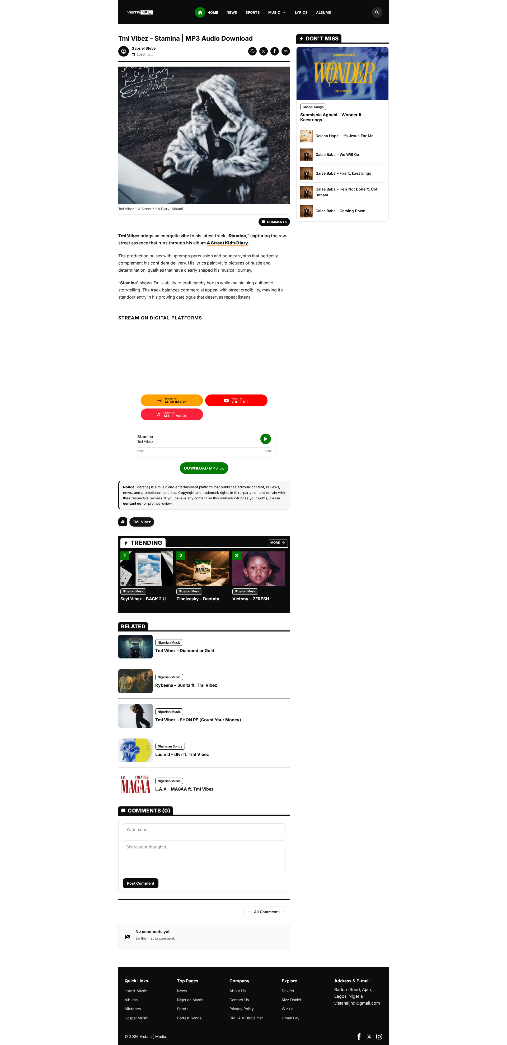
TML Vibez (142, 522)
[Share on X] (263, 51)
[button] (204, 468)
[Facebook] (359, 1036)
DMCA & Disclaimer (246, 1018)
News (232, 12)
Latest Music (136, 990)
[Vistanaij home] (140, 12)
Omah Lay (290, 1018)
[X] (369, 1036)
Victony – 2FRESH (250, 598)
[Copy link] (285, 51)
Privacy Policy (241, 1008)
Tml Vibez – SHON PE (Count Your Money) (198, 719)
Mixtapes (133, 1008)
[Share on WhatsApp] (252, 51)
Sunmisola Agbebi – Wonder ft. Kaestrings (331, 117)
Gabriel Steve (144, 48)
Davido (288, 990)
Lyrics (301, 12)
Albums (323, 12)
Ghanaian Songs (170, 746)
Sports (253, 12)
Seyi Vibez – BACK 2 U (143, 598)
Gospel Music (136, 1018)
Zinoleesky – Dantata (197, 598)
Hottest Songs (189, 1018)
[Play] (265, 439)
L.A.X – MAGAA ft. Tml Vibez (184, 789)
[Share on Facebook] (274, 51)
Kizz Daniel (291, 999)
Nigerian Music (133, 591)
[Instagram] (379, 1036)
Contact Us (239, 999)
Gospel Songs (313, 107)
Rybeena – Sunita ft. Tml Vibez (186, 685)
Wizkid (288, 1008)
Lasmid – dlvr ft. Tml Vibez (182, 754)
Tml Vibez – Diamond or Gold (184, 650)
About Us (237, 990)
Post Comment (140, 883)
